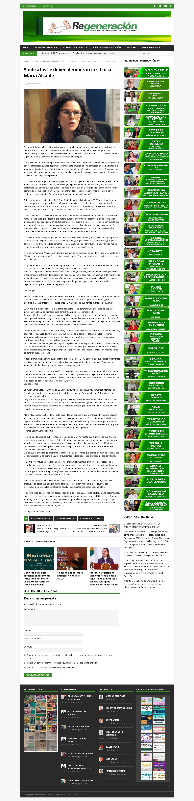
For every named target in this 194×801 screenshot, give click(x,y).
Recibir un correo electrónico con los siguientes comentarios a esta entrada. (62, 662)
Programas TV (150, 47)
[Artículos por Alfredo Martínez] (101, 697)
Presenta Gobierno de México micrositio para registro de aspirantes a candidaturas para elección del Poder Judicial (104, 578)
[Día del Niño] (159, 719)
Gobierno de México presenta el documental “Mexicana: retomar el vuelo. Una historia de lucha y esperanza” (37, 578)
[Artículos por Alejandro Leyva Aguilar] (63, 712)
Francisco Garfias (115, 771)
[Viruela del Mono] (146, 719)
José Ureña (111, 759)
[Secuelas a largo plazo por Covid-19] (146, 775)
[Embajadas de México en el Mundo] (146, 747)
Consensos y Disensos (75, 47)
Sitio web (28, 646)
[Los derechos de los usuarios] (159, 710)
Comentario (29, 609)
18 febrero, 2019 (35, 83)
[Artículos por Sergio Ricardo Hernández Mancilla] (63, 767)
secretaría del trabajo (91, 518)
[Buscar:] (156, 53)
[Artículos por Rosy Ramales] (101, 721)
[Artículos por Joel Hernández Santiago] (101, 733)
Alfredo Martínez (116, 696)
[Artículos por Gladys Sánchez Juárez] (63, 755)
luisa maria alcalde (65, 518)
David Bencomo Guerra (80, 780)
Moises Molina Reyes (79, 726)
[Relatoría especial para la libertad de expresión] (159, 701)
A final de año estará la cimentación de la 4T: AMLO (70, 575)
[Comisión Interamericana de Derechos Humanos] (146, 710)
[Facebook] (154, 6)
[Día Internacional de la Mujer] (146, 738)
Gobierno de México (41, 518)
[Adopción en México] (146, 766)
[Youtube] (165, 6)
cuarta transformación (107, 47)
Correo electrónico (32, 638)
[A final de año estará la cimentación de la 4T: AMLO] (72, 558)
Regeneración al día (46, 47)
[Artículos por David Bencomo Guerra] (63, 782)
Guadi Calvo (112, 747)
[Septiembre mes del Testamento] (159, 775)
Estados (131, 47)
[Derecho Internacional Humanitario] (159, 738)
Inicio (26, 47)
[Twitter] (160, 6)
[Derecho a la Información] (159, 729)
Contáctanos (47, 6)
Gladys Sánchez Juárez (80, 753)
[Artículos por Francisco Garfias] (101, 772)
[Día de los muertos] (159, 766)
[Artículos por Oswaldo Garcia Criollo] (63, 740)
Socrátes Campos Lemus (119, 708)
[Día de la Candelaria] (159, 747)
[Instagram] (171, 6)
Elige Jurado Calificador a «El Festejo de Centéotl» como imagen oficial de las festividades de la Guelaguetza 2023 (146, 544)
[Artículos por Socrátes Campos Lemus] (101, 709)
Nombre (28, 630)
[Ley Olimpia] (146, 757)
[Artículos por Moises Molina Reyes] (63, 728)
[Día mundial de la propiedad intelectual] (146, 729)
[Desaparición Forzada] (159, 757)
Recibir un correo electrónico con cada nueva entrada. (52, 667)
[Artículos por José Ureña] (101, 760)
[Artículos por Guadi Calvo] (101, 748)
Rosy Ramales (113, 720)
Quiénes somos (29, 6)
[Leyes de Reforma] (146, 701)
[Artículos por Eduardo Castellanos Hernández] (63, 697)
